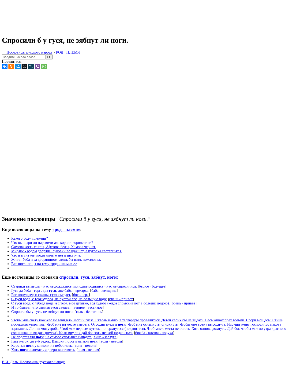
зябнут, (98, 277)
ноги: (112, 277)
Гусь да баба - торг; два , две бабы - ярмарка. (50, 290)
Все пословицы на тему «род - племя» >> (44, 264)
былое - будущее (152, 286)
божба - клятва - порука (154, 333)
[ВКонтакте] (5, 66)
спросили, (69, 277)
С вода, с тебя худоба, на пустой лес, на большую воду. (59, 299)
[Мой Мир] (18, 66)
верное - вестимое (88, 307)
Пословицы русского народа (29, 52)
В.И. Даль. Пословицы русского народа (33, 362)
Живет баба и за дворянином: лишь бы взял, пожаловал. (56, 259)
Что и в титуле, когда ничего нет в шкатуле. (46, 255)
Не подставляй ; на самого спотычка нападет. (51, 337)
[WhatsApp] (44, 66)
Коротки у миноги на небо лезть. (42, 345)
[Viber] (37, 66)
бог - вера (81, 295)
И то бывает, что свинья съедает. (41, 307)
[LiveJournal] (31, 66)
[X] (24, 66)
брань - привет (121, 299)
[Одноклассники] (11, 66)
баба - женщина (103, 290)
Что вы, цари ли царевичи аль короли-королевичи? (52, 243)
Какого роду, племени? (29, 238)
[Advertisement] (117, 16)
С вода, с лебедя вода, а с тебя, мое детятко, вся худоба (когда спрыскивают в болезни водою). (90, 303)
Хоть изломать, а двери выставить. (43, 350)
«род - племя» (66, 229)
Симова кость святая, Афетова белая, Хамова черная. (53, 247)
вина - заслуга (105, 337)
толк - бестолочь (89, 312)
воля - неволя (111, 341)
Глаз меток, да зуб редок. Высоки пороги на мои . (54, 341)
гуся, (85, 277)
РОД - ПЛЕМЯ (68, 52)
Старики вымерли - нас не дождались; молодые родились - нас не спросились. (74, 286)
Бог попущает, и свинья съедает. (41, 295)
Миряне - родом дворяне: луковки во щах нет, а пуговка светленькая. (66, 251)
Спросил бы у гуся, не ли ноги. (42, 312)
